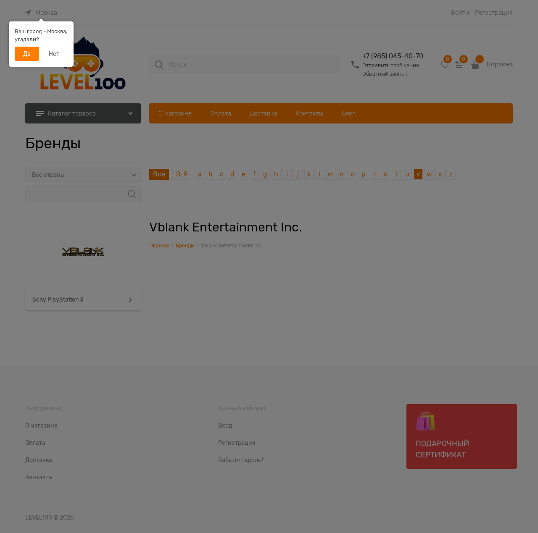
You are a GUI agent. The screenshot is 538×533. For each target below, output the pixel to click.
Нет (54, 53)
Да (27, 53)
